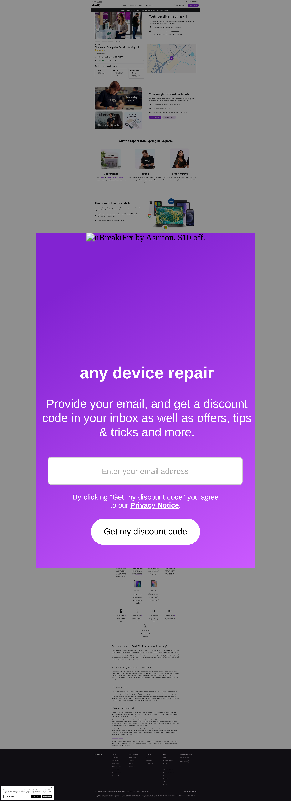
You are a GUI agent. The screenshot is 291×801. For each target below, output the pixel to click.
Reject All (35, 796)
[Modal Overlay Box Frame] (145, 400)
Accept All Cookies (47, 796)
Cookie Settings (10, 796)
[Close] (52, 787)
